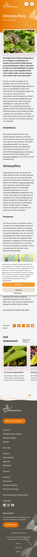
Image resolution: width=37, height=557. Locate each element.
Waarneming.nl (19, 152)
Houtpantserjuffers (19, 86)
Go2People (26, 537)
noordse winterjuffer (26, 183)
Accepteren (18, 284)
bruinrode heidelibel (10, 157)
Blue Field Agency (23, 539)
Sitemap (18, 551)
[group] (15, 365)
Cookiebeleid (17, 293)
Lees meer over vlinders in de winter (16, 310)
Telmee (30, 152)
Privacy (18, 543)
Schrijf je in (11, 525)
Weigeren (18, 290)
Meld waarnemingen (14, 421)
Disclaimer (18, 547)
